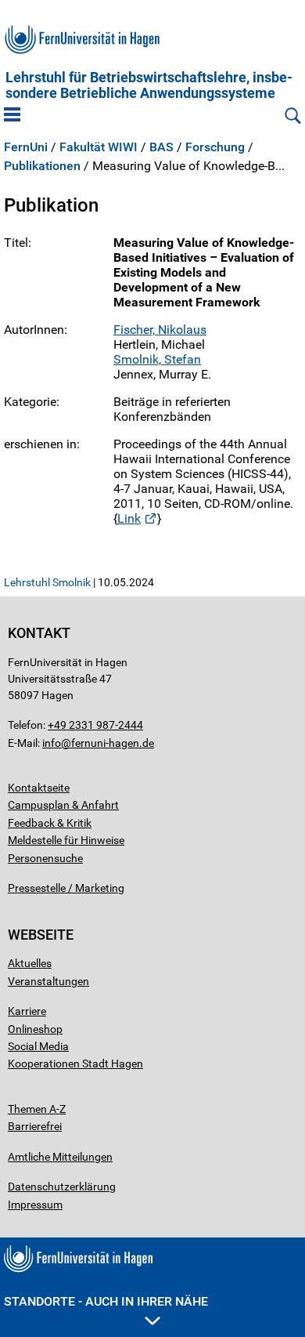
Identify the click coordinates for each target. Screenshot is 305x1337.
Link (129, 518)
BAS (161, 147)
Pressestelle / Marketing (66, 888)
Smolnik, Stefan (157, 359)
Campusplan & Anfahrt (63, 805)
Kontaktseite (39, 787)
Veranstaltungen (48, 981)
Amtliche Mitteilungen (60, 1156)
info (51, 743)
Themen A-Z (37, 1109)
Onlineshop (35, 1029)
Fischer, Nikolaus (159, 329)
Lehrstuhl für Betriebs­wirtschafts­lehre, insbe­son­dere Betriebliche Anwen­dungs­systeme (148, 85)
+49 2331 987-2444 (95, 725)
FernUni (26, 147)
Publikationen (42, 166)
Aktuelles (30, 963)
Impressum (35, 1204)
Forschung (215, 147)
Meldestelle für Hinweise (66, 840)
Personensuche (45, 858)
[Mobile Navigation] (12, 116)
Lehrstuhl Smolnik (47, 582)
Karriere (27, 1011)
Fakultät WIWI (98, 147)
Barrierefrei (35, 1126)
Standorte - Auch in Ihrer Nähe (106, 1301)
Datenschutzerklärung (62, 1186)
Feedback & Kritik (50, 823)
